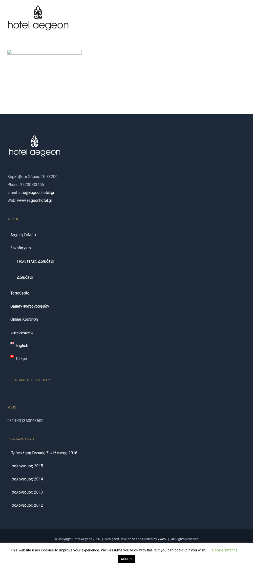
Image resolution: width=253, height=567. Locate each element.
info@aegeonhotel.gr (36, 192)
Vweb (162, 539)
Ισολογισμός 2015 (26, 466)
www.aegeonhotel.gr (34, 200)
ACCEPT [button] (126, 559)
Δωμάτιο (25, 277)
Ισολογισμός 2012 (26, 505)
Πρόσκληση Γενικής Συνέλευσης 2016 (43, 453)
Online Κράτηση (24, 319)
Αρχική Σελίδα (23, 234)
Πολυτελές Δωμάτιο (35, 261)
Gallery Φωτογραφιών (29, 306)
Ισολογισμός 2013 (26, 492)
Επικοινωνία (21, 332)
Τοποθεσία (19, 293)
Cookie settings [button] (224, 550)
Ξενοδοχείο (20, 248)
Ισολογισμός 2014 (26, 479)
